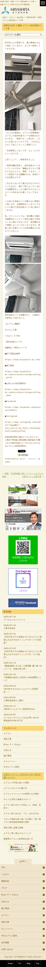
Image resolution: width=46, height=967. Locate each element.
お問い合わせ (7, 949)
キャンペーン (9, 761)
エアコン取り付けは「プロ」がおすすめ (21, 813)
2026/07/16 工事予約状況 (10, 626)
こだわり (5, 874)
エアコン (7, 733)
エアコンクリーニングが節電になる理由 (21, 794)
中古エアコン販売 (11, 767)
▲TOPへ (23, 861)
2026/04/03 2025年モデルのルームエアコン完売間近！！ (21, 689)
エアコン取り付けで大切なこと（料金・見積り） (22, 806)
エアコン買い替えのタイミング (17, 833)
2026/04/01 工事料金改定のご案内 (13, 699)
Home (10, 963)
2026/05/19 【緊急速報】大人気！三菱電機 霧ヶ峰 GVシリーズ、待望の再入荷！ (23, 666)
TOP (3, 867)
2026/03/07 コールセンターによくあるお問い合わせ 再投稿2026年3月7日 (22, 717)
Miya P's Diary (12, 744)
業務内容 (5, 881)
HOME (4, 17)
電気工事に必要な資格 (13, 827)
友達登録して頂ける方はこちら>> (23, 558)
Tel (20, 963)
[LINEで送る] (23, 455)
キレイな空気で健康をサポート (17, 799)
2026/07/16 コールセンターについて (14, 618)
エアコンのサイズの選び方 (15, 788)
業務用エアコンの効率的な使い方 (18, 839)
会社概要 (5, 942)
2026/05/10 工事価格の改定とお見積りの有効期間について (22, 677)
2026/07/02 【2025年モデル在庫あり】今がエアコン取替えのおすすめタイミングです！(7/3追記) (23, 652)
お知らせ (7, 750)
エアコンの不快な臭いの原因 (16, 782)
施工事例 (20, 17)
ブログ (11, 17)
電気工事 (7, 739)
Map (29, 963)
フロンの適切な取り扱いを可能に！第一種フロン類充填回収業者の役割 (22, 820)
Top (37, 963)
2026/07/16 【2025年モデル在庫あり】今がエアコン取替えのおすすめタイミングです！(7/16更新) (23, 638)
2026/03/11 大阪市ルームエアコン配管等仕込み (19, 707)
